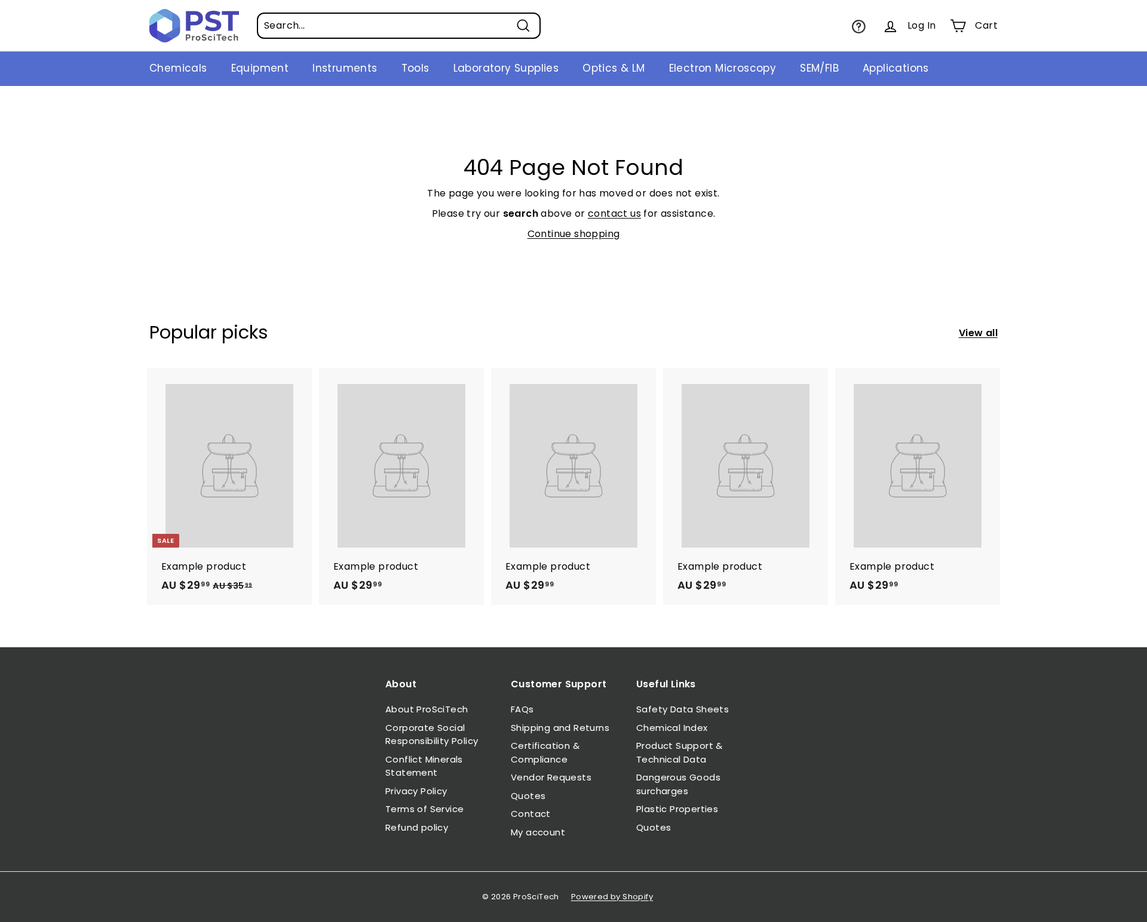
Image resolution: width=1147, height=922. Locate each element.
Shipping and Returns (560, 727)
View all (978, 333)
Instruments (344, 68)
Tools (415, 68)
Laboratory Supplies (506, 68)
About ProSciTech (426, 709)
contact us (614, 213)
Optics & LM (613, 68)
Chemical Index (672, 727)
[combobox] (399, 26)
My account (538, 832)
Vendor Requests (551, 777)
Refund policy (416, 827)
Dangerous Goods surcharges (678, 784)
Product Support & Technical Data (679, 752)
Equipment (260, 68)
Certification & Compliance (545, 752)
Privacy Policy (416, 791)
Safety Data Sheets (682, 709)
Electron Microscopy (723, 68)
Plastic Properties (677, 809)
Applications (896, 68)
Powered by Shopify (612, 896)
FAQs (522, 709)
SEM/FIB (819, 68)
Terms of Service (424, 809)
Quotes (528, 795)
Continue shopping (574, 234)
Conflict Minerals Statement (424, 766)
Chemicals (178, 68)
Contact (531, 813)
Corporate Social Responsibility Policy (431, 734)
